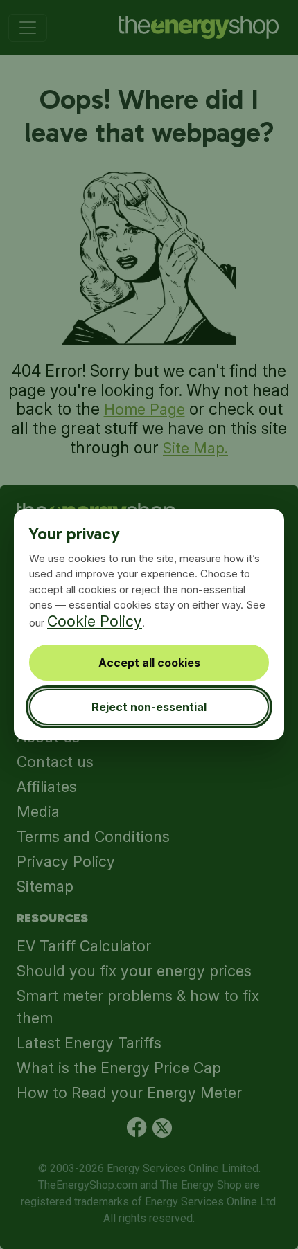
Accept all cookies (149, 663)
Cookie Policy (94, 621)
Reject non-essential (149, 707)
